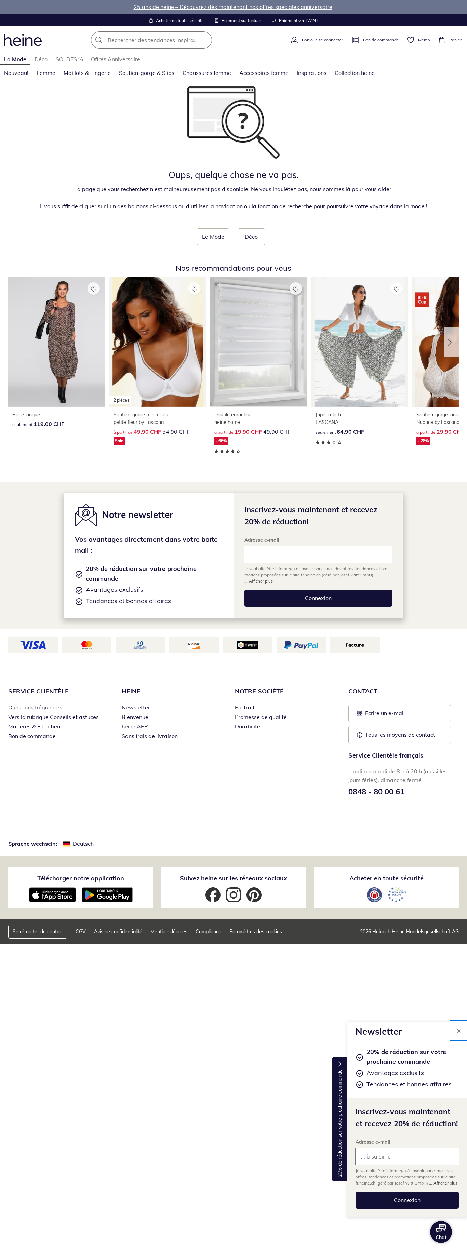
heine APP (135, 726)
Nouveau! (16, 72)
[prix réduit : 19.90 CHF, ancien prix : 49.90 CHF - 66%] (258, 341)
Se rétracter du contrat (38, 931)
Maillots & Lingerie (87, 72)
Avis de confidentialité (118, 931)
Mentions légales (168, 931)
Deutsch (83, 843)
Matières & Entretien (34, 726)
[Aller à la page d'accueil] (23, 40)
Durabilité (247, 726)
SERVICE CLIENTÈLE (38, 691)
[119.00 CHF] (56, 341)
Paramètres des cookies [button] (255, 931)
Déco (41, 59)
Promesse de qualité (261, 716)
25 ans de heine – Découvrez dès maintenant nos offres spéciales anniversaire (233, 6)
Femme (46, 72)
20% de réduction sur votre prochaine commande (340, 1123)
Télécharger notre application (80, 878)
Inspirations (311, 72)
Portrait (245, 707)
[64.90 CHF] (360, 341)
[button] (451, 342)
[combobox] (166, 40)
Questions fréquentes (35, 707)
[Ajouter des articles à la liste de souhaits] (94, 288)
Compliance (208, 931)
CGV (81, 931)
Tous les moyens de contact (400, 734)
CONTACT (362, 691)
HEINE (131, 691)
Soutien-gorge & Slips (146, 72)
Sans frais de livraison (150, 736)
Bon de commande (32, 736)
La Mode (15, 59)
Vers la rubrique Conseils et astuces (53, 716)
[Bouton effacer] (205, 40)
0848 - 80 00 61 (376, 792)
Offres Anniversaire (115, 59)
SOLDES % (69, 59)
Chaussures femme (207, 72)
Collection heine (355, 72)
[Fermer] (459, 1030)
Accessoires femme (264, 72)
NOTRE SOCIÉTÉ (259, 691)
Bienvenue (135, 716)
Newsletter (136, 707)
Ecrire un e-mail (395, 715)
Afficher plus (445, 1183)
